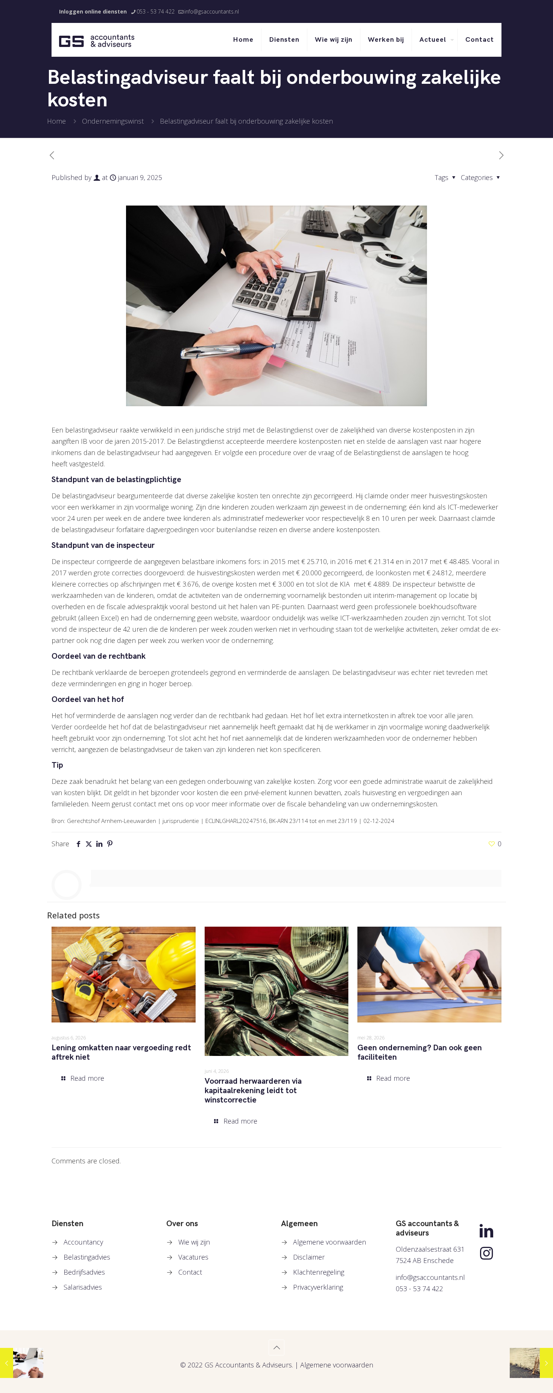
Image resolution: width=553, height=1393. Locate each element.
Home (56, 121)
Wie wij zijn (194, 1241)
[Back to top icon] (276, 1347)
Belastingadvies (87, 1256)
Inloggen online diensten (93, 11)
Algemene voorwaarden (329, 1241)
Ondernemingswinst (113, 121)
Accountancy (83, 1241)
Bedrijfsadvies (84, 1272)
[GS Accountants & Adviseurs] (96, 40)
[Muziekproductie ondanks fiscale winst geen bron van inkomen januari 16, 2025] (531, 1363)
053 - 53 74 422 (156, 11)
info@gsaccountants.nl (211, 11)
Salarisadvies (83, 1287)
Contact (190, 1272)
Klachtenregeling (318, 1272)
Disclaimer (309, 1256)
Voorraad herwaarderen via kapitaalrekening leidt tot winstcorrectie (253, 1091)
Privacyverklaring (318, 1287)
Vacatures (193, 1256)
